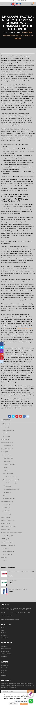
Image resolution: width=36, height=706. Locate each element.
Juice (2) (5, 433)
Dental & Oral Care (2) (7, 448)
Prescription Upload (6, 648)
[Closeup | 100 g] (4, 583)
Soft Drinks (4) (6, 436)
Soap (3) (6, 467)
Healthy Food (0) (5, 517)
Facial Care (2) (6, 508)
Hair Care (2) (6, 511)
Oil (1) (4, 495)
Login (2, 630)
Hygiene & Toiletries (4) (7, 520)
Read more (13, 703)
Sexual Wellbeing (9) (8, 551)
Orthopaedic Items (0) (9, 498)
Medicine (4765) (5, 529)
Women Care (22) (7, 554)
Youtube (1, 358)
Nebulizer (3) (7, 486)
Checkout (4, 635)
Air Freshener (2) (5, 424)
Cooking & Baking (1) (7, 442)
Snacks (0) (4, 557)
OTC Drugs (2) (5, 539)
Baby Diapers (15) (8, 458)
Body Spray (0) (6, 504)
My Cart (3, 632)
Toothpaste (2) (7, 514)
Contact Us (4, 665)
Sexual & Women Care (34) (8, 545)
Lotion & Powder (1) (9, 464)
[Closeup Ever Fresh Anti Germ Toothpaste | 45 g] (4, 574)
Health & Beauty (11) (7, 501)
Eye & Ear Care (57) (8, 473)
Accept (24, 703)
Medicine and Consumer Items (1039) (11, 532)
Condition (4, 670)
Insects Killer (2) (5, 523)
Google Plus (20, 416)
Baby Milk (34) (7, 461)
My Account (4, 627)
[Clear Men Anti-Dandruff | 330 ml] (4, 591)
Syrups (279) (7, 492)
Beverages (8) (5, 427)
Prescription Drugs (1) (7, 542)
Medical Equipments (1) (10, 483)
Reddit (27, 416)
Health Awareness (14, 32)
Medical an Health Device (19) (11, 480)
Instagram (1, 351)
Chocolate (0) (5, 439)
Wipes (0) (6, 470)
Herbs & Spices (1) (8, 445)
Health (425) (4, 452)
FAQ (2, 673)
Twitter (13, 416)
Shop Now (4, 656)
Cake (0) (5, 560)
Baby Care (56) (7, 455)
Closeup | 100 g (13, 580)
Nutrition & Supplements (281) (11, 489)
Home (5, 32)
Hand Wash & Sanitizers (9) (10, 476)
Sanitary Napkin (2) (8, 535)
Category (3, 675)
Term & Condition (6, 653)
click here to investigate (25, 328)
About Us (4, 646)
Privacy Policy (5, 651)
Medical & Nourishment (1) (8, 526)
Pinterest (16, 416)
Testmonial (4, 668)
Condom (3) (6, 548)
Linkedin (24, 416)
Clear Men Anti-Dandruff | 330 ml (18, 589)
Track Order (4, 637)
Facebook (9, 416)
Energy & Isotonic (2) (8, 430)
